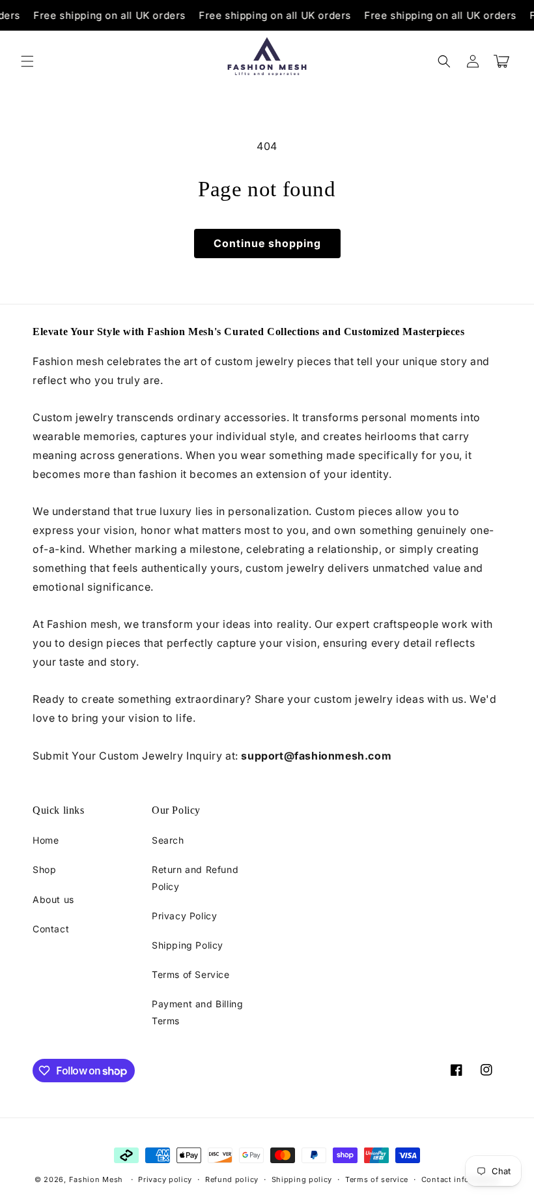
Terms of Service (191, 974)
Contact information (460, 1179)
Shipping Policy (187, 945)
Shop (44, 869)
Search (168, 840)
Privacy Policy (184, 915)
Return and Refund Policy (195, 877)
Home (46, 840)
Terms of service (376, 1179)
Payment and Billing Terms (197, 1012)
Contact (51, 928)
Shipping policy (302, 1179)
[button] (27, 61)
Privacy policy (165, 1179)
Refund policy (232, 1179)
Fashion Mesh (96, 1179)
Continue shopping (267, 243)
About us (53, 899)
